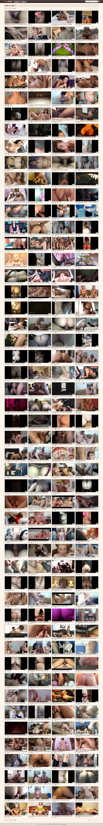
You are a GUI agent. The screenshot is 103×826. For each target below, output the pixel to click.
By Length (14, 8)
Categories (17, 2)
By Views (10, 8)
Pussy (8, 1)
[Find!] (99, 1)
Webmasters (64, 824)
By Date (6, 8)
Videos (23, 2)
